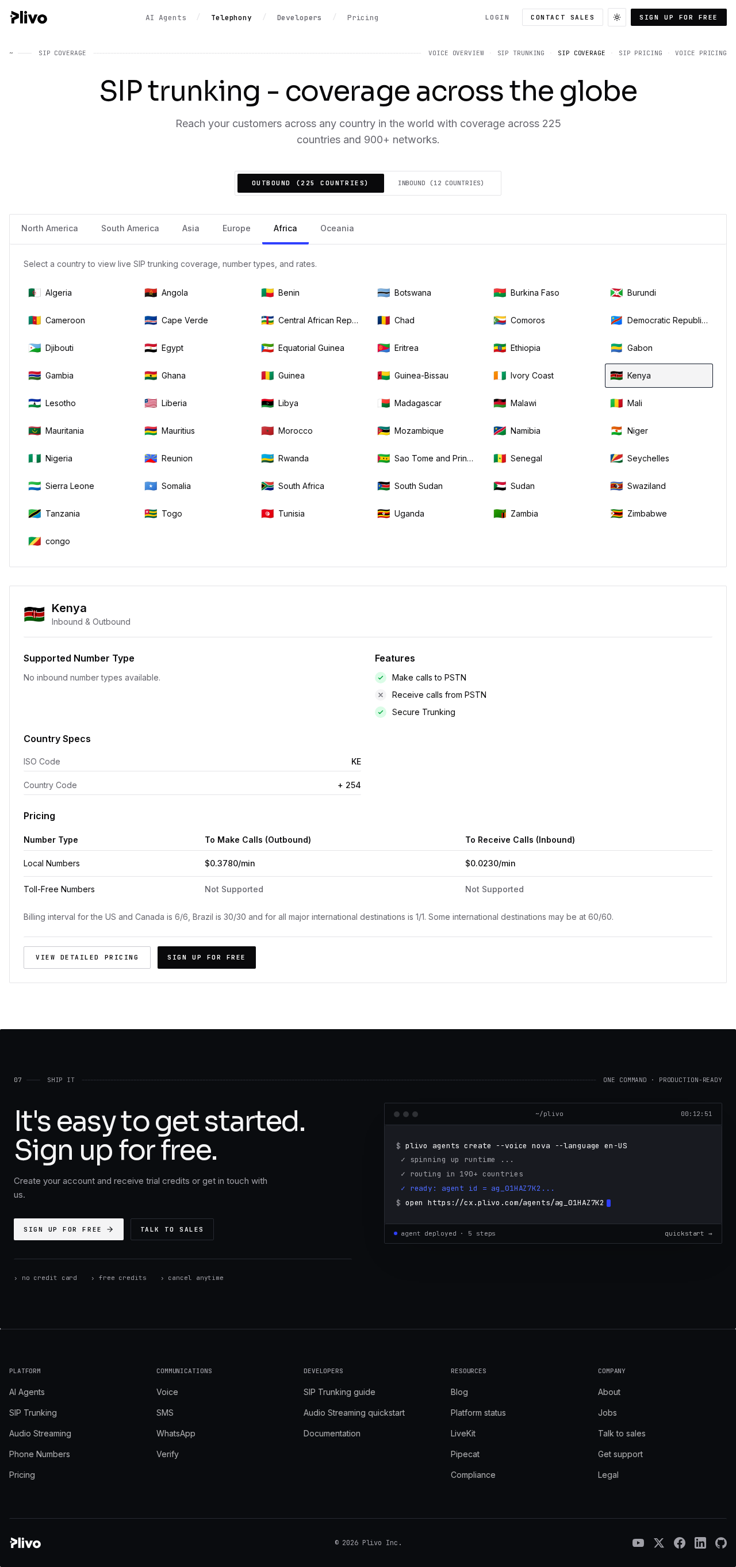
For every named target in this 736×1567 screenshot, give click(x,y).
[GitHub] (721, 1543)
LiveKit (463, 1433)
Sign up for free (678, 17)
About (609, 1392)
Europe (237, 228)
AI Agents (27, 1392)
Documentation (332, 1433)
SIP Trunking (33, 1412)
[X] (659, 1543)
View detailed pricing (87, 957)
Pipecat (465, 1454)
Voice (167, 1392)
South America (130, 228)
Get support (620, 1454)
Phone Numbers (39, 1454)
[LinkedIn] (700, 1543)
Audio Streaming (40, 1433)
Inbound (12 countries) (441, 183)
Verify (167, 1454)
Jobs (607, 1412)
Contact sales (563, 17)
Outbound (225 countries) (311, 183)
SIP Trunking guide (339, 1392)
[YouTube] (638, 1543)
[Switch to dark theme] (617, 17)
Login (497, 17)
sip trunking (521, 53)
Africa (285, 228)
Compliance (473, 1475)
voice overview (456, 53)
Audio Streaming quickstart (354, 1412)
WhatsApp (175, 1433)
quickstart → (688, 1233)
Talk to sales (172, 1229)
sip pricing (640, 53)
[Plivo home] (28, 17)
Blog (459, 1392)
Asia (191, 228)
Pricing (22, 1475)
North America (49, 228)
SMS (165, 1412)
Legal (608, 1475)
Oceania (337, 228)
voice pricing (701, 53)
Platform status (478, 1412)
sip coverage (581, 53)
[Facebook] (679, 1543)
